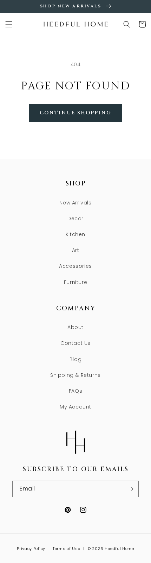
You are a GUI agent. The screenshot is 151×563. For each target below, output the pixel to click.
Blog (75, 359)
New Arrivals (75, 202)
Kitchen (75, 234)
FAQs (75, 390)
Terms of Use (66, 548)
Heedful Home (119, 548)
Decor (75, 218)
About (75, 327)
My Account (75, 406)
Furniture (75, 282)
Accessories (75, 266)
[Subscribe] (130, 489)
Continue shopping (75, 112)
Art (75, 250)
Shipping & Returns (75, 375)
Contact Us (75, 343)
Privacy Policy (31, 548)
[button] (9, 24)
